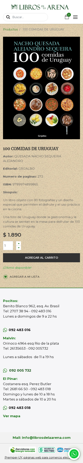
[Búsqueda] (8, 17)
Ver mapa (11, 416)
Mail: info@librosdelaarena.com (42, 438)
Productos (10, 29)
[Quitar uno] (18, 248)
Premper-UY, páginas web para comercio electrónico (42, 457)
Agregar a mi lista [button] (24, 276)
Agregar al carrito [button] (41, 257)
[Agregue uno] (18, 243)
